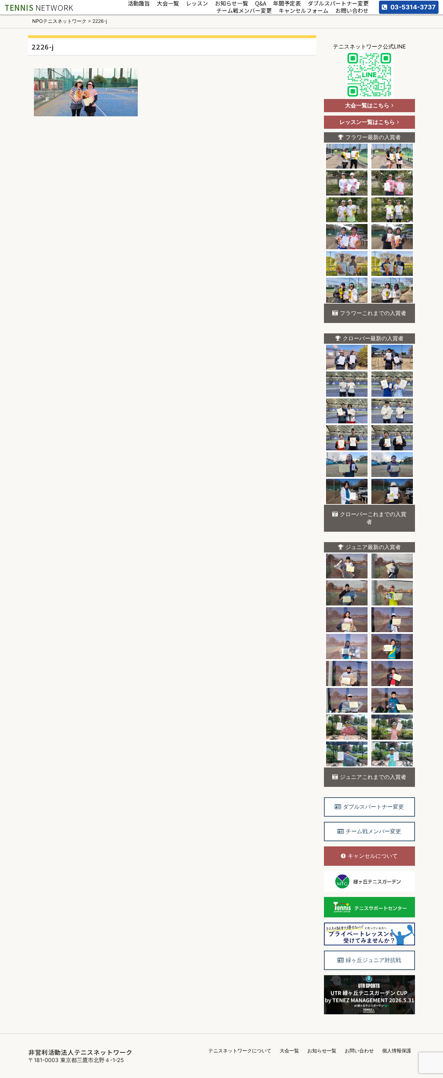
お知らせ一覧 (231, 3)
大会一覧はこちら (367, 105)
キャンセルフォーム (303, 11)
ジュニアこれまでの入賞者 (373, 776)
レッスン (197, 3)
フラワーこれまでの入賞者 (373, 312)
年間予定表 (287, 3)
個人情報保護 (396, 1050)
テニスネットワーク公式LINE (369, 46)
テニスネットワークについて (239, 1050)
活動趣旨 (139, 3)
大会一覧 (168, 3)
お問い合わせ (352, 11)
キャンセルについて (373, 855)
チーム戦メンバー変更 (244, 11)
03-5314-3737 (413, 7)
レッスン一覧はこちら (367, 121)
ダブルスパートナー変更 (338, 3)
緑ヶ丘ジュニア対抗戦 (373, 959)
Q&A (260, 3)
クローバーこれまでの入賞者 (373, 518)
